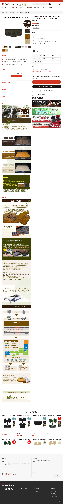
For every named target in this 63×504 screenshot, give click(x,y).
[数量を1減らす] (36, 66)
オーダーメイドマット (24, 488)
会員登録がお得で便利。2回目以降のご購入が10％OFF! (31, 0)
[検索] (50, 4)
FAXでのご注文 (53, 493)
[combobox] (46, 51)
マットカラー (34, 48)
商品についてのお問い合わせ (37, 74)
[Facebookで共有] (35, 98)
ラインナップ (10, 7)
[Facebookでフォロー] (9, 489)
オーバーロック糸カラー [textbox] (37, 56)
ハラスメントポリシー (54, 496)
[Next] (29, 30)
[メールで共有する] (42, 98)
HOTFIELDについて (19, 7)
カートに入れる (46, 82)
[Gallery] (16, 34)
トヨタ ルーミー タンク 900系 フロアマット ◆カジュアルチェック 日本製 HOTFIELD (54, 431)
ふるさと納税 (4, 10)
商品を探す (4, 7)
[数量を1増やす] (41, 66)
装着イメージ (38, 490)
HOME (3, 12)
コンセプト (23, 487)
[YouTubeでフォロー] (12, 489)
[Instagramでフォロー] (6, 489)
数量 (33, 66)
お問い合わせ (53, 487)
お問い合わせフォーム (9, 474)
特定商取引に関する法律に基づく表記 (56, 498)
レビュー (22, 491)
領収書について (53, 490)
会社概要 (22, 490)
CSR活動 (37, 491)
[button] (34, 23)
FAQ (43, 7)
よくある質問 (47, 74)
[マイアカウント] (53, 4)
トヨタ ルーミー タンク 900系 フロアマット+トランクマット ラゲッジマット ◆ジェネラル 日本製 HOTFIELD (23, 431)
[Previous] (3, 30)
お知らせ (37, 487)
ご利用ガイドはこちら (55, 464)
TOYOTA (7, 12)
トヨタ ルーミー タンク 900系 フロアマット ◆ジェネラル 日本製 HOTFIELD (8, 430)
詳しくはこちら (56, 475)
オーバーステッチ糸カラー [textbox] (37, 59)
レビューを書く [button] (16, 75)
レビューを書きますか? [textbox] (37, 62)
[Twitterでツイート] (33, 98)
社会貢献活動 (50, 7)
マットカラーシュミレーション (47, 86)
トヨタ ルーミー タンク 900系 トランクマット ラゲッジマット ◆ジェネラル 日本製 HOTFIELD (39, 431)
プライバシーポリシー (54, 494)
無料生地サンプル (37, 7)
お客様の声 (29, 7)
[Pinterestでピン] (40, 98)
